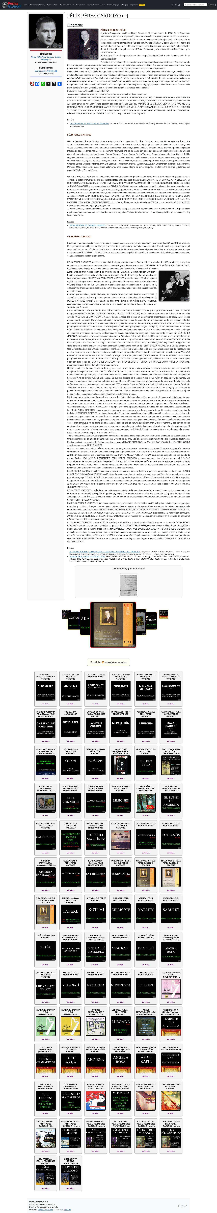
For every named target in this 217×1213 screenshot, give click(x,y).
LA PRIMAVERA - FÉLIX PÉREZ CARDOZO (146, 825)
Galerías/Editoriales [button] (66, 5)
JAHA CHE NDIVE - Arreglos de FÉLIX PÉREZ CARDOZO (71, 788)
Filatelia (103, 5)
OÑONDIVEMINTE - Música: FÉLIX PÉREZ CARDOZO (171, 677)
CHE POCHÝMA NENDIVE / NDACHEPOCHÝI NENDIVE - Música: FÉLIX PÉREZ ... (71, 1161)
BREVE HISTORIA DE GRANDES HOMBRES (87, 225)
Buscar (211, 5)
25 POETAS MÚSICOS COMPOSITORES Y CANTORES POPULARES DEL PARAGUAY (105, 552)
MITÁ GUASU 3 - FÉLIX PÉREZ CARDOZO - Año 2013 (145, 863)
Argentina (51, 71)
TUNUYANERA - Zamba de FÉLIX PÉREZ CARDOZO (120, 863)
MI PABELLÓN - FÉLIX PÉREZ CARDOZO (120, 713)
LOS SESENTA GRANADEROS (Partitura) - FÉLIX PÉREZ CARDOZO (45, 1049)
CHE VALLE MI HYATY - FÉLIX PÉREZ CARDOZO (146, 677)
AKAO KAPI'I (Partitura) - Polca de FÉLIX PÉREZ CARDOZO (146, 1049)
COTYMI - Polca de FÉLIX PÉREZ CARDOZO (71, 751)
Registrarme (137, 5)
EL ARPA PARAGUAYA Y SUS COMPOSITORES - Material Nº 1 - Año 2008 (70, 1012)
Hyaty (33, 57)
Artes (25, 5)
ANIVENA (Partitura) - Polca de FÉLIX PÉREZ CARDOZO (95, 1049)
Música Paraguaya (113, 5)
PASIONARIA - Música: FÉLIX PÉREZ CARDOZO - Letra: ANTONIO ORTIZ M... (70, 1124)
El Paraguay (124, 5)
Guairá (57, 57)
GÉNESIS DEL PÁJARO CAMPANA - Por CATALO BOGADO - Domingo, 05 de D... (46, 751)
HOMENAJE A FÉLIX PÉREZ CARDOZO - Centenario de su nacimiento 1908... (95, 1086)
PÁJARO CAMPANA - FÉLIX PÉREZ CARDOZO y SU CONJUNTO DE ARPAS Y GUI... (45, 1124)
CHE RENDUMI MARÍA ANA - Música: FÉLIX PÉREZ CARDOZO (45, 714)
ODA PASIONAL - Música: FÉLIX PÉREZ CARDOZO (45, 1161)
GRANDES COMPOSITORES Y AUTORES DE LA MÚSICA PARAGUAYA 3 (95, 1012)
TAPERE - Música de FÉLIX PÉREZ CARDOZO (70, 900)
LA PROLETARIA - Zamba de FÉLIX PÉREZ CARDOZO (95, 863)
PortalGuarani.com (45, 1210)
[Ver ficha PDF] (29, 85)
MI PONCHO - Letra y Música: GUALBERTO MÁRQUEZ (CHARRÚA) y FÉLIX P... (120, 1086)
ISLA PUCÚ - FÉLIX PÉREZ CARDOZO (146, 936)
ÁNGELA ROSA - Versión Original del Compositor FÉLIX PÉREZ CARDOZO (170, 937)
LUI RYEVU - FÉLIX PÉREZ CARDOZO (146, 974)
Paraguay (45, 59)
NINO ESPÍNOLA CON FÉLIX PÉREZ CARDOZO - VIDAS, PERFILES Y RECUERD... (171, 751)
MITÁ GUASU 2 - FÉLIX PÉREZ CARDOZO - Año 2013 (171, 863)
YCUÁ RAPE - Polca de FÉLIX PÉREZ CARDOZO (95, 751)
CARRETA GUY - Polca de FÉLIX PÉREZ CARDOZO (45, 826)
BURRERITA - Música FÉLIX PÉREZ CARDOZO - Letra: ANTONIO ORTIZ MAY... (171, 1124)
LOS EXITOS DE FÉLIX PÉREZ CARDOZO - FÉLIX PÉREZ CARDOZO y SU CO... (145, 1086)
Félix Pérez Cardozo (45, 57)
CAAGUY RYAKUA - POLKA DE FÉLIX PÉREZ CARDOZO (96, 788)
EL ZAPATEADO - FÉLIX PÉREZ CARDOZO (70, 863)
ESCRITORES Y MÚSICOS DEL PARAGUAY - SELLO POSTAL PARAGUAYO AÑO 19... (45, 788)
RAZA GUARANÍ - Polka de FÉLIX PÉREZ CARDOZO (171, 714)
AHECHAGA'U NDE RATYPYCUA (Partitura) (171, 1048)
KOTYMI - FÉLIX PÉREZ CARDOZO (96, 899)
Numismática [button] (80, 5)
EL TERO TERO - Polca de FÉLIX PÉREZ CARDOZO (146, 751)
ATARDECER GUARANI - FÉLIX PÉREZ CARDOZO (120, 826)
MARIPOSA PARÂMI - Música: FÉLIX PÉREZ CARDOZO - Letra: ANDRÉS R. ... (146, 1124)
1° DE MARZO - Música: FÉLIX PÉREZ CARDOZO (45, 677)
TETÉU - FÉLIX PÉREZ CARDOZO (45, 936)
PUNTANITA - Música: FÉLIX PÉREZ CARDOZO (121, 677)
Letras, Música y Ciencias (37, 5)
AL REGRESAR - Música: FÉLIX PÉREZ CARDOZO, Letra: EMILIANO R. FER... (121, 1124)
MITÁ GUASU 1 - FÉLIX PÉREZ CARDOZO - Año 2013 (45, 900)
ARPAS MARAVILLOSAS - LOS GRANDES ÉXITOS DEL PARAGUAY (146, 1012)
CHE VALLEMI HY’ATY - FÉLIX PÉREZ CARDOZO (46, 975)
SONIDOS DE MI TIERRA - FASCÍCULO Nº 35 (87, 557)
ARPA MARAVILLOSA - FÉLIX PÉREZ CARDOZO (170, 1086)
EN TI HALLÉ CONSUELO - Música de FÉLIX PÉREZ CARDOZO (96, 937)
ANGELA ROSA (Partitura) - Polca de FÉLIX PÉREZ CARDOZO (121, 1049)
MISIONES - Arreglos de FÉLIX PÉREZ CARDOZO (120, 788)
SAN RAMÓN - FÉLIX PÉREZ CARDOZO (171, 825)
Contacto (67, 1210)
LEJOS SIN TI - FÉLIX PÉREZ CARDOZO (96, 676)
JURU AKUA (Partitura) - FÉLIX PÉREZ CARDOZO (70, 1049)
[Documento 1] (128, 585)
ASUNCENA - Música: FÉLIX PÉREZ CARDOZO (146, 714)
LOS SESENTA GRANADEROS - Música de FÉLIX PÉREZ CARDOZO (70, 1086)
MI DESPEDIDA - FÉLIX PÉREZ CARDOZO (120, 974)
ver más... (46, 704)
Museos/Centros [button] (52, 5)
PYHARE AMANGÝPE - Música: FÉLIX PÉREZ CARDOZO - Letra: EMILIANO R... (95, 1124)
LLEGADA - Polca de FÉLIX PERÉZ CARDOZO (120, 1012)
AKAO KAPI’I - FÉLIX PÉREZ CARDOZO (120, 936)
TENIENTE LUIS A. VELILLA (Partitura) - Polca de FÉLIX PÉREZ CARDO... (170, 1012)
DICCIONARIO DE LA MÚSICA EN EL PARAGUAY (89, 124)
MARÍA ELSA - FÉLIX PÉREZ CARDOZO (95, 974)
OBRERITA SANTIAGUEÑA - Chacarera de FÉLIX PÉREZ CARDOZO (45, 863)
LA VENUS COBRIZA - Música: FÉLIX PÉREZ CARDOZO (96, 714)
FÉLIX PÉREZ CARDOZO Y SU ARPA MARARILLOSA (146, 788)
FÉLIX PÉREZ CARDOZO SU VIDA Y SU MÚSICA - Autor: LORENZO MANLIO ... (121, 751)
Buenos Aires (40, 71)
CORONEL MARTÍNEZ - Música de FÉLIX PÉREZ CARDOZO (96, 826)
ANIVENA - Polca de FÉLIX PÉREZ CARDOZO (70, 677)
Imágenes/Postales (93, 5)
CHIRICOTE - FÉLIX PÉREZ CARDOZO (121, 899)
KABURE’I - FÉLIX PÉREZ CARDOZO (170, 899)
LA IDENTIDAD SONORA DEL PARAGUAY (71, 826)
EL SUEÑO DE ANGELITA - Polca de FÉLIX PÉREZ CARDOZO (171, 788)
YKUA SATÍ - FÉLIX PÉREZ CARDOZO (71, 974)
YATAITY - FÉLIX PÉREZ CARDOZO (145, 899)
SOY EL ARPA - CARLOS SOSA (70, 713)
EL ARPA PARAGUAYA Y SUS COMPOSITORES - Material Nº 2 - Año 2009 (45, 1012)
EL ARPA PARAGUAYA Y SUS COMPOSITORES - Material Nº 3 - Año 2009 (171, 975)
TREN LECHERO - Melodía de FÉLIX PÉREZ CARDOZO (45, 1086)
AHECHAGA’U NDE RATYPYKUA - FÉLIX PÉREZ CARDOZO (70, 937)
